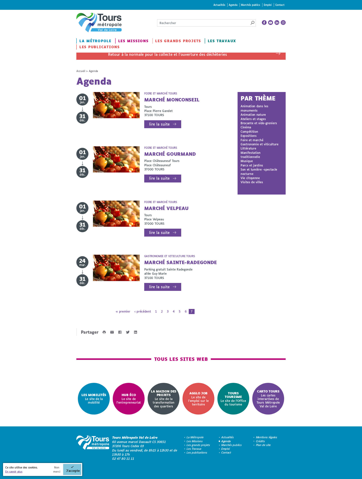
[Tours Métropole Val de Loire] (99, 22)
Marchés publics (250, 4)
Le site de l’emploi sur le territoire (198, 398)
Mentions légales (266, 437)
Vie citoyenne (250, 178)
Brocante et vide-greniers (259, 123)
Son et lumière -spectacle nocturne (259, 171)
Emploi (268, 4)
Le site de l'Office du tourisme (233, 398)
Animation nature (253, 114)
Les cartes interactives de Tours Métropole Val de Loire (268, 398)
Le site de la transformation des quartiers (163, 398)
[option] (93, 398)
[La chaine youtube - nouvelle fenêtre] (270, 22)
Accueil (80, 71)
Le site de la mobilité (93, 398)
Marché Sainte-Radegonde (180, 262)
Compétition (249, 131)
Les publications (99, 47)
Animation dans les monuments (254, 108)
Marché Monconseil (172, 100)
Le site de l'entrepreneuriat (129, 398)
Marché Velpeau (166, 208)
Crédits (260, 441)
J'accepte (73, 471)
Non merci (56, 469)
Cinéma (246, 127)
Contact (280, 4)
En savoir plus (13, 471)
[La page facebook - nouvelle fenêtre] (264, 22)
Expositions (248, 136)
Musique (247, 161)
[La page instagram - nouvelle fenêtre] (283, 22)
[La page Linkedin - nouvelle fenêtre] (277, 22)
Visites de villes (252, 182)
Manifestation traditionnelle (251, 155)
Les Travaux (222, 41)
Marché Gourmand (170, 154)
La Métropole (95, 41)
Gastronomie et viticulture (259, 144)
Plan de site (263, 445)
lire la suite (159, 124)
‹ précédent (142, 311)
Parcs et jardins (252, 165)
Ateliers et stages (253, 119)
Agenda (233, 4)
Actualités (219, 4)
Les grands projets (178, 41)
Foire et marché (252, 140)
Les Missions (133, 41)
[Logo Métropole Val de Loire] (92, 448)
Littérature (248, 148)
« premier (123, 311)
